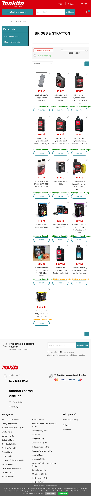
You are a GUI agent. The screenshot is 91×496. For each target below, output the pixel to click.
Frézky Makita (7, 452)
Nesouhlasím (50, 493)
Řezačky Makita (38, 439)
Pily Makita (36, 435)
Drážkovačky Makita (9, 448)
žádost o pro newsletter (63, 352)
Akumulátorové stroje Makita (13, 428)
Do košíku (41, 110)
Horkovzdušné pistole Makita (13, 460)
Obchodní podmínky (70, 420)
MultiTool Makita (38, 420)
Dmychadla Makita (9, 444)
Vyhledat (70, 12)
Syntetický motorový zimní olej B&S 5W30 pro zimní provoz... (79, 270)
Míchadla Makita (8, 476)
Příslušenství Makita (11, 37)
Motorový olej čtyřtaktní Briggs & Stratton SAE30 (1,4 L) (60, 141)
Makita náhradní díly (12, 42)
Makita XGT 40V (38, 482)
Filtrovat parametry (43, 50)
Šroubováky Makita (39, 443)
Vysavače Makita (38, 459)
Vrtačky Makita (37, 455)
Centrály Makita (8, 436)
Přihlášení (83, 4)
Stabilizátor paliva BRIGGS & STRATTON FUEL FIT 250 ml (41, 184)
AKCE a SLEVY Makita (10, 420)
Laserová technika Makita (11, 468)
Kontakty (14, 407)
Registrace (66, 429)
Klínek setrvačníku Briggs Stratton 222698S (41, 97)
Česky (72, 4)
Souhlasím (63, 493)
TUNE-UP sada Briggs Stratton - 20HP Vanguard (41, 313)
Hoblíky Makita (7, 456)
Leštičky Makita (8, 472)
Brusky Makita (7, 432)
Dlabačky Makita (8, 440)
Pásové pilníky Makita (40, 431)
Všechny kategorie (18, 12)
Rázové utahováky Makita (42, 451)
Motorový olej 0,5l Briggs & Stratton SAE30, (60, 97)
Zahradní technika (39, 470)
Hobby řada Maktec (9, 424)
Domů (4, 21)
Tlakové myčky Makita (40, 447)
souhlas (60, 352)
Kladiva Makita (7, 464)
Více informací (38, 493)
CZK (60, 4)
